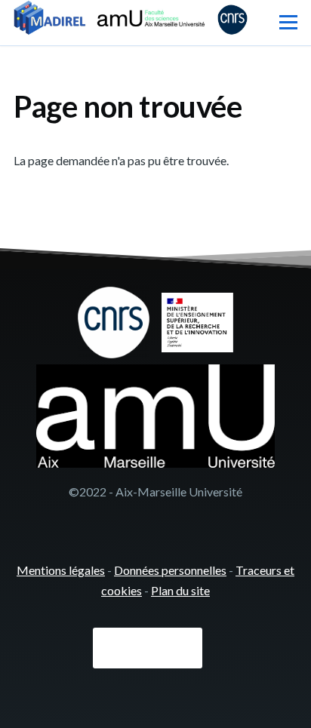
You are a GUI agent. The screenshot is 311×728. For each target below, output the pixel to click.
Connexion (147, 648)
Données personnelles (170, 570)
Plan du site (180, 590)
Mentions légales (61, 570)
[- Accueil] (131, 19)
